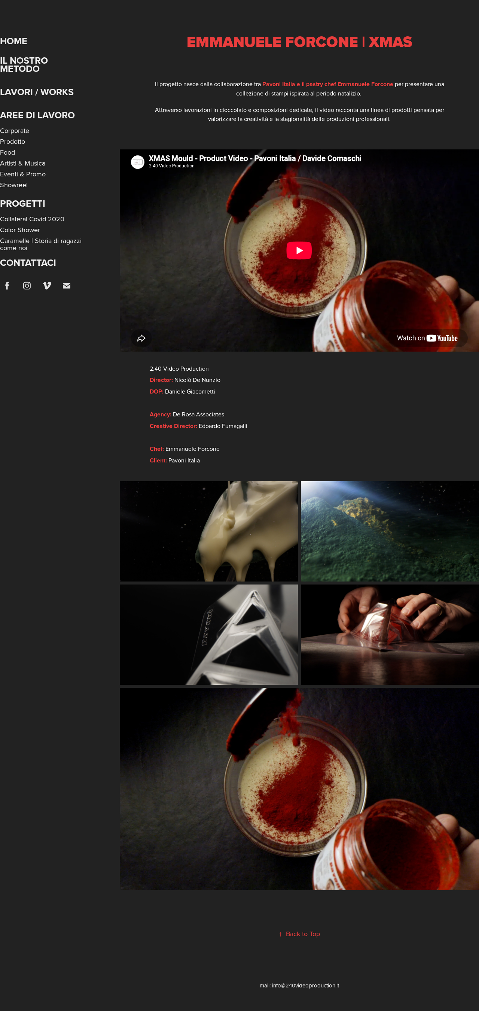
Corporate (14, 130)
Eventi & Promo (23, 174)
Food (7, 152)
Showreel (14, 184)
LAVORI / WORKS (37, 91)
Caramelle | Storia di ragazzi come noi (41, 244)
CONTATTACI (28, 262)
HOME (13, 41)
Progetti (22, 203)
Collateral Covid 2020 (32, 219)
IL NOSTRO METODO (24, 64)
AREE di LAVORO (37, 115)
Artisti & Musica (22, 163)
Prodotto (12, 141)
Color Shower (20, 229)
